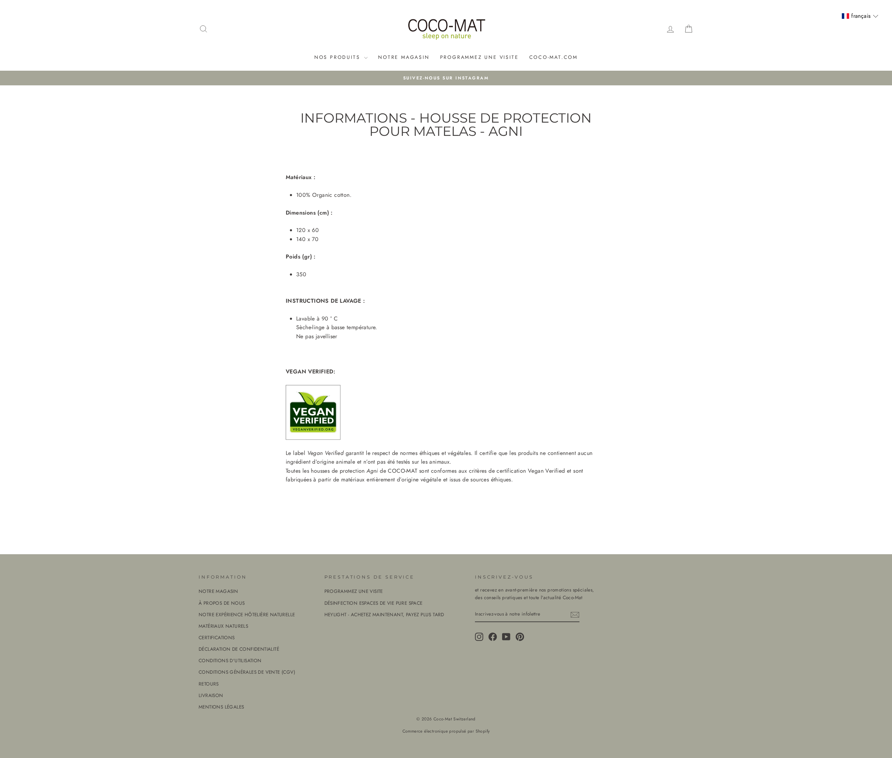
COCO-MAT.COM (553, 57)
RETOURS (209, 683)
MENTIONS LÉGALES (221, 706)
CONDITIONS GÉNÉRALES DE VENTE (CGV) (247, 671)
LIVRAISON (211, 695)
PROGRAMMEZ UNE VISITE (479, 57)
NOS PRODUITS (338, 57)
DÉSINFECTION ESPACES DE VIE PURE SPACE (373, 603)
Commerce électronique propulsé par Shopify (446, 731)
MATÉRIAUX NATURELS (223, 625)
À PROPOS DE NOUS (222, 603)
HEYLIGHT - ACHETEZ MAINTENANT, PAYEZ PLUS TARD (384, 614)
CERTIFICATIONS (217, 637)
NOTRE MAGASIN (403, 57)
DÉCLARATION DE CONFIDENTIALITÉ (239, 648)
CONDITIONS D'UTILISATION (230, 660)
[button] (859, 16)
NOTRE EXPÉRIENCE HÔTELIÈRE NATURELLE (247, 614)
